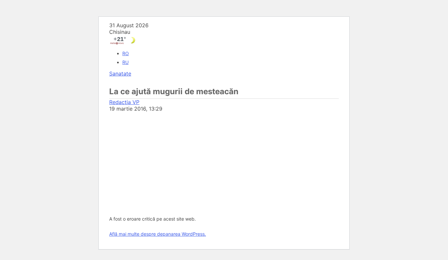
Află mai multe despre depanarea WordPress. (157, 234)
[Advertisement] (224, 161)
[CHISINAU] (224, 40)
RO (125, 53)
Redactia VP (124, 102)
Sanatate (120, 73)
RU (125, 62)
